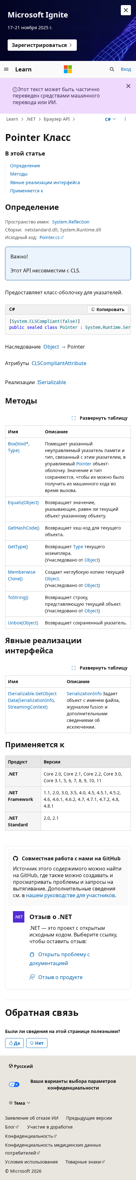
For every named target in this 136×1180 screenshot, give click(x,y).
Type (78, 546)
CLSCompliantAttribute (59, 363)
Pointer (83, 464)
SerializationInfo (84, 693)
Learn (12, 119)
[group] (68, 325)
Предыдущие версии (89, 1118)
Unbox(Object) (23, 623)
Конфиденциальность (29, 1136)
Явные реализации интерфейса (45, 182)
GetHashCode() (23, 528)
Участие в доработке (50, 1127)
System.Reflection (71, 222)
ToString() (18, 597)
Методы (19, 174)
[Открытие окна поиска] (112, 69)
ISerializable (51, 382)
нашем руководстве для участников (70, 895)
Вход (126, 69)
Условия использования (31, 1162)
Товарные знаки (83, 1162)
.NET (31, 119)
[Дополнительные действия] (125, 119)
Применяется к (26, 191)
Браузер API (57, 119)
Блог (10, 1127)
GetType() (18, 546)
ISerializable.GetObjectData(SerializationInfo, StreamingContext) (32, 700)
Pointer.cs (50, 237)
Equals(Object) (23, 502)
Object (51, 346)
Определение (25, 166)
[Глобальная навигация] (6, 69)
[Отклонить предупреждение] (126, 10)
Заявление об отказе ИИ (32, 1118)
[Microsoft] (68, 69)
